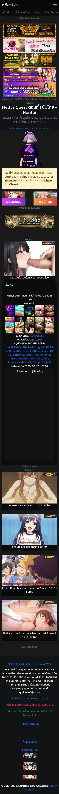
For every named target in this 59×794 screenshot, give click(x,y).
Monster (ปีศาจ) (42, 355)
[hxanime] (29, 777)
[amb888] (29, 89)
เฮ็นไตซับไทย (30, 742)
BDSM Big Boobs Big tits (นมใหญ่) (29, 349)
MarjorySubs (36, 336)
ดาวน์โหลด (45, 202)
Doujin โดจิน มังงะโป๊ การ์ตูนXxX (29, 664)
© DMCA (29, 789)
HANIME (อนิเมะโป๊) (16, 347)
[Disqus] (29, 416)
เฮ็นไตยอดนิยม (22, 12)
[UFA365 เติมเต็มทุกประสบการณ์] (29, 221)
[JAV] (29, 45)
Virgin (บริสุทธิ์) (42, 362)
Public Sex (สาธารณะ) (22, 358)
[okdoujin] (29, 755)
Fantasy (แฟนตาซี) (22, 355)
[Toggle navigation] (54, 4)
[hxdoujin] (29, 764)
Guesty (53, 786)
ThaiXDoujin (29, 723)
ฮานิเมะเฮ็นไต (10, 4)
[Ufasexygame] (29, 75)
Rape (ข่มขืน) (42, 358)
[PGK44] (29, 31)
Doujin (37, 12)
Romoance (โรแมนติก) (20, 362)
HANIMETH (29, 749)
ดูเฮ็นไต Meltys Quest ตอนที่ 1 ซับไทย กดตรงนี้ (29, 128)
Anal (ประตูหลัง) (36, 347)
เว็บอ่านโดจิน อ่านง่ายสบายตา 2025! (29, 698)
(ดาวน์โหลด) (11, 184)
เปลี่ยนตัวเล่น (13, 202)
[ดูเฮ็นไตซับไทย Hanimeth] (29, 768)
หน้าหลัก (6, 12)
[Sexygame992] (29, 60)
